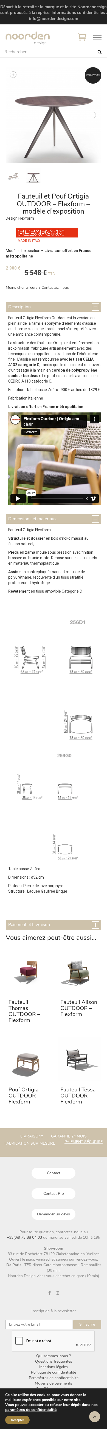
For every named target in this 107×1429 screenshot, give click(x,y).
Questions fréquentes (53, 1361)
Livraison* (31, 1136)
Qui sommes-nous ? (53, 1356)
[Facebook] (49, 1293)
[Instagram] (57, 1293)
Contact (53, 1173)
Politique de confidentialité (53, 1372)
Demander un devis (53, 1214)
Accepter (17, 1420)
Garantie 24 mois (69, 1136)
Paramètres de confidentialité (53, 1377)
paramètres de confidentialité (31, 1409)
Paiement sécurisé (83, 1141)
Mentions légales (53, 1366)
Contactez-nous (55, 287)
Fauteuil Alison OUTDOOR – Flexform (78, 1008)
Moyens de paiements (53, 1383)
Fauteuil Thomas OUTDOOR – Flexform (24, 1011)
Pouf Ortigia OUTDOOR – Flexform (24, 1095)
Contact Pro (53, 1193)
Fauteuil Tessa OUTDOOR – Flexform (78, 1095)
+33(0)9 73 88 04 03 (25, 1237)
